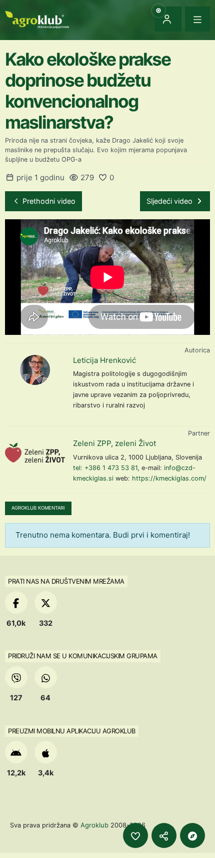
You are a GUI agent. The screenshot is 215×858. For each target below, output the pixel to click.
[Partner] (35, 453)
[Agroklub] (37, 19)
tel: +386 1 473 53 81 (105, 468)
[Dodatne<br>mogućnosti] (192, 835)
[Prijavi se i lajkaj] (135, 835)
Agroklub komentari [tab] (38, 508)
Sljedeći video (170, 201)
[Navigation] (197, 19)
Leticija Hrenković (104, 360)
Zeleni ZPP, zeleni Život (114, 443)
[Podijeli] (164, 835)
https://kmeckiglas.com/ (169, 478)
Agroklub (94, 825)
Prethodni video (48, 201)
